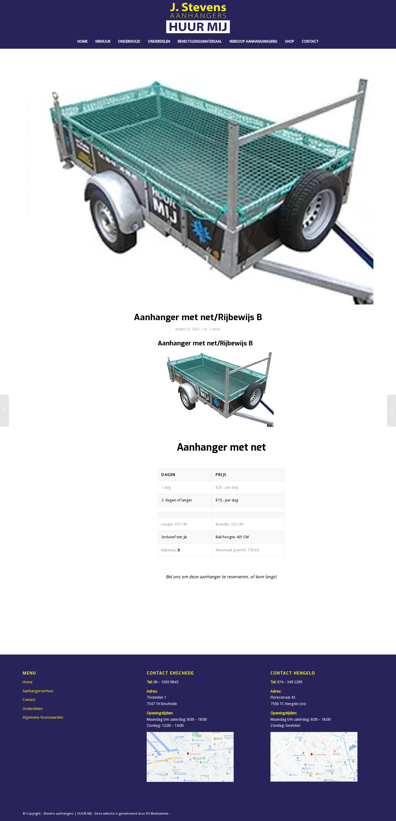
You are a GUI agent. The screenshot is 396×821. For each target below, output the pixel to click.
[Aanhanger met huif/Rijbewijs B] (4, 411)
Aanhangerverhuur (38, 691)
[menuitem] (82, 41)
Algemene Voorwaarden (43, 717)
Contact (29, 699)
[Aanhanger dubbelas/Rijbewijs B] (391, 411)
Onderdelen (33, 708)
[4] (198, 184)
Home (27, 682)
